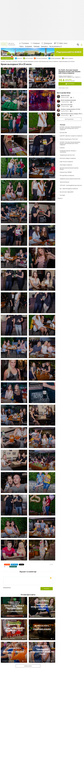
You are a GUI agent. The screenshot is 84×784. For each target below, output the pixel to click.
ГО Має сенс (61, 43)
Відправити (46, 588)
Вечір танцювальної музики (68, 100)
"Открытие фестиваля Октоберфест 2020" (14, 629)
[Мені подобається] (50, 564)
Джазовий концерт (42, 629)
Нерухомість (44, 46)
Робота (21, 46)
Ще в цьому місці (69, 119)
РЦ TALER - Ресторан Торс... (8, 638)
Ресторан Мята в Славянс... (8, 616)
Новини (36, 43)
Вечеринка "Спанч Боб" (14, 651)
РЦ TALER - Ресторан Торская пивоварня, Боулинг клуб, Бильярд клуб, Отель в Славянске (69, 71)
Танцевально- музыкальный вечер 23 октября (42, 606)
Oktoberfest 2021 (65, 95)
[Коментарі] (52, 564)
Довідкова (36, 46)
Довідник (48, 43)
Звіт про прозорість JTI (55, 46)
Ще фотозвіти (28, 666)
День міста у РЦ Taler (67, 104)
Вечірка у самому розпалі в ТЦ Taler (70, 109)
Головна (25, 43)
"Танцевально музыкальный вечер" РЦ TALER (42, 651)
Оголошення (28, 46)
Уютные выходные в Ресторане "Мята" (14, 606)
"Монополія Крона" (34, 638)
